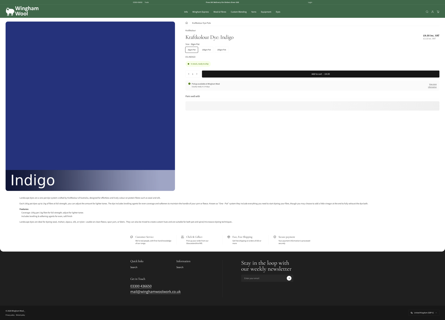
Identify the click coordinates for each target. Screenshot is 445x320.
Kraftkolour (190, 30)
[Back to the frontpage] (186, 23)
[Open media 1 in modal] (90, 106)
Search (133, 267)
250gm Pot (221, 49)
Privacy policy (10, 315)
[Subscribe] (289, 278)
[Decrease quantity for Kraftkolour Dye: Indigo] (188, 74)
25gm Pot (192, 49)
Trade (147, 2)
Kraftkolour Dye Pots (201, 23)
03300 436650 (137, 2)
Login (310, 2)
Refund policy (20, 315)
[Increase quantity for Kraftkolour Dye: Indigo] (197, 74)
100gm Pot (206, 49)
